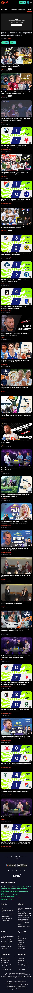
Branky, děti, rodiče (6, 525)
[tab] (5, 10)
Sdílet (6, 42)
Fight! (2, 337)
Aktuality (3, 122)
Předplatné (22, 2)
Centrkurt (3, 391)
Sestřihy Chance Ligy (6, 149)
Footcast (3, 659)
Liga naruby (4, 69)
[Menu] (31, 2)
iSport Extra (4, 364)
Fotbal (9, 38)
